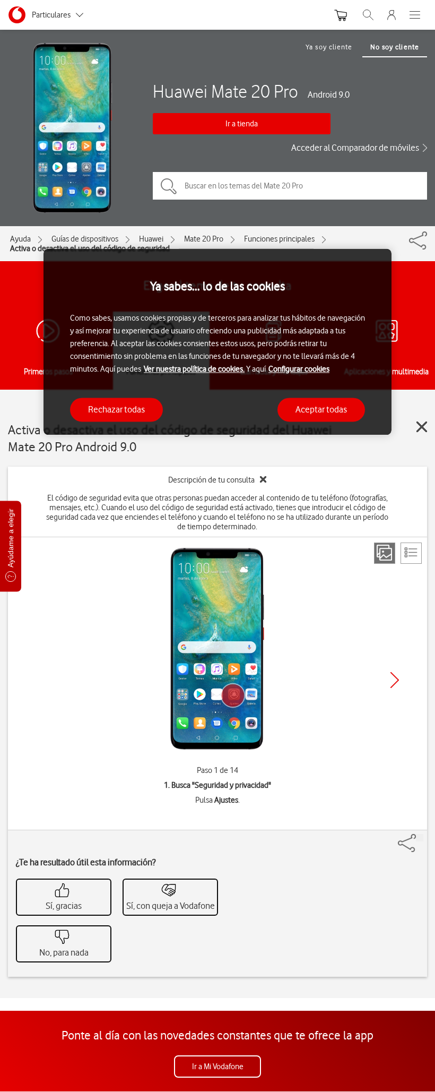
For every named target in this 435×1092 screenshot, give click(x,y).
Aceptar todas (321, 409)
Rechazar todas (116, 409)
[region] (218, 342)
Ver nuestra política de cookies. (194, 369)
